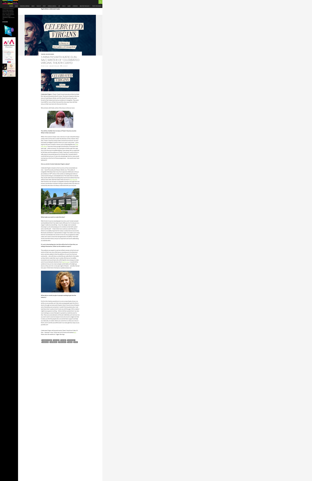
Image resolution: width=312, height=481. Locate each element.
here (75, 332)
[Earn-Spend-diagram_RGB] (9, 30)
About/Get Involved (84, 6)
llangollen (45, 342)
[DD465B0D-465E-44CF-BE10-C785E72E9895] (9, 70)
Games (69, 6)
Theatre (11, 6)
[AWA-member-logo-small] (9, 43)
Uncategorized (50, 54)
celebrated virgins (46, 340)
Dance (33, 6)
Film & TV (39, 6)
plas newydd (53, 342)
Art (59, 6)
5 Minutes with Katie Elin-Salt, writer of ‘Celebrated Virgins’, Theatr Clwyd (60, 59)
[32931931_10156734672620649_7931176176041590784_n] (9, 56)
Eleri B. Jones (65, 262)
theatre (70, 342)
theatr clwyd (62, 342)
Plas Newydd (73, 179)
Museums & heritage (24, 6)
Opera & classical (52, 6)
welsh (75, 342)
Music (16, 6)
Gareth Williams (55, 66)
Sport (44, 6)
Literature (75, 6)
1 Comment (65, 66)
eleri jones (56, 340)
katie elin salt (71, 340)
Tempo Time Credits (96, 6)
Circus (63, 6)
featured (63, 340)
